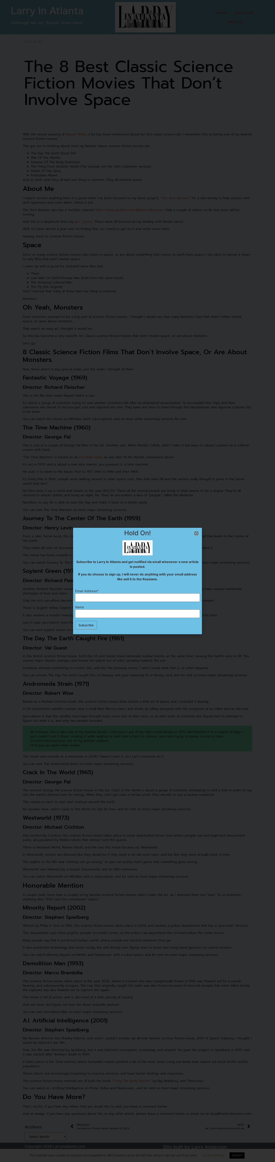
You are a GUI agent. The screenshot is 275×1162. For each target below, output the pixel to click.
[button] (196, 533)
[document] (137, 581)
